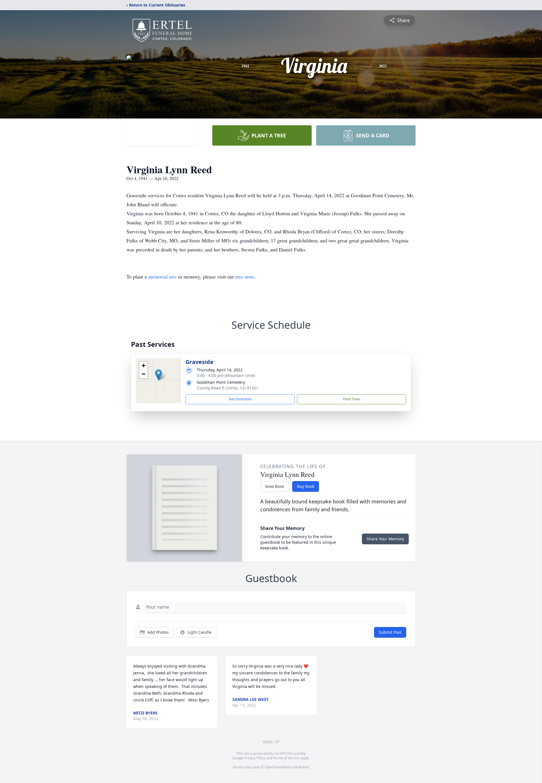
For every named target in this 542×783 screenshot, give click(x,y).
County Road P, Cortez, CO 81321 (227, 388)
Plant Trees (351, 399)
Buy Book (305, 486)
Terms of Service (286, 758)
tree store (244, 276)
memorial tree (162, 276)
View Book (274, 486)
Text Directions (240, 399)
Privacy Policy (255, 758)
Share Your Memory (385, 538)
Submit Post (390, 632)
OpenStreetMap (277, 767)
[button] (158, 375)
